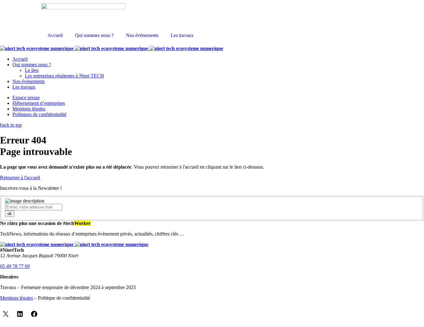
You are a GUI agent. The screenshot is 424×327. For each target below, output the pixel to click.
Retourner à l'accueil (20, 177)
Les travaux (182, 35)
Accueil (55, 35)
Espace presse (26, 97)
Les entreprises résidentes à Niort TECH (64, 75)
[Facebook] (34, 314)
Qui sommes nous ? (94, 35)
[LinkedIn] (19, 314)
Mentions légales (28, 108)
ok (9, 213)
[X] (5, 314)
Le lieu (31, 70)
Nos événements (142, 35)
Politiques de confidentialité (39, 114)
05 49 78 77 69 (15, 266)
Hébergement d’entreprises (38, 103)
